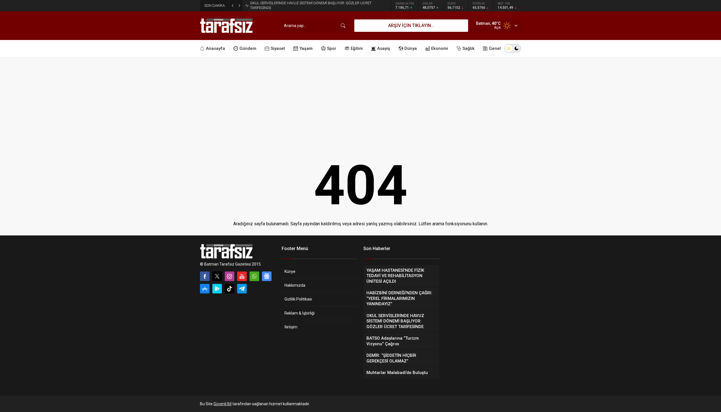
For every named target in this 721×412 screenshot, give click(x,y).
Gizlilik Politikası (298, 299)
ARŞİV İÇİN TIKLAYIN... (411, 25)
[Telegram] (242, 288)
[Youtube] (242, 276)
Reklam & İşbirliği (299, 313)
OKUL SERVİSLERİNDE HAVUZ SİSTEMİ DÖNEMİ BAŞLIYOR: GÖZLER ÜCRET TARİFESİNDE (310, 5)
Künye (289, 271)
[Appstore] (205, 288)
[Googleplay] (217, 288)
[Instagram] (229, 276)
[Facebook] (205, 276)
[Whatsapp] (254, 276)
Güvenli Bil (222, 404)
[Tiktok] (229, 288)
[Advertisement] (360, 99)
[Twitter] (217, 276)
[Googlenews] (267, 276)
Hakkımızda (294, 285)
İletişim (290, 327)
